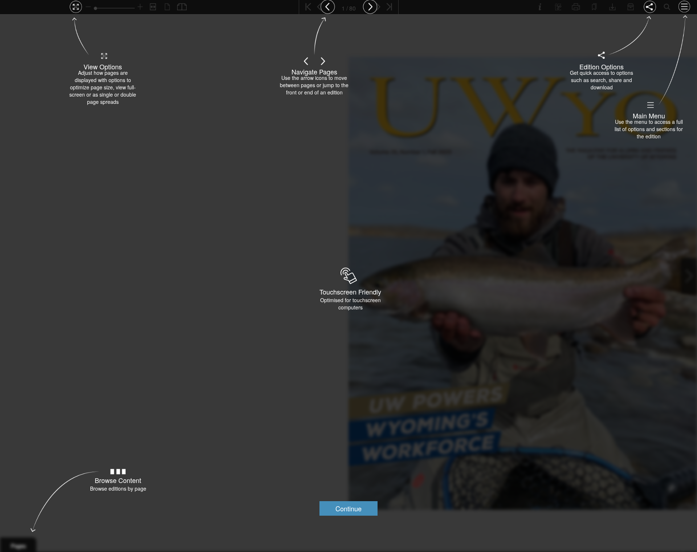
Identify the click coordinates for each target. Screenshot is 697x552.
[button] (348, 508)
